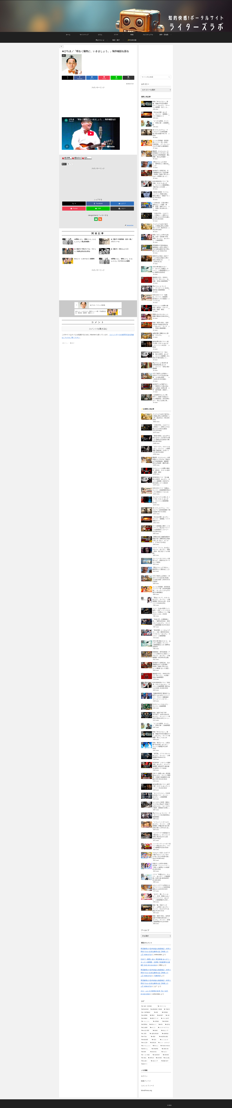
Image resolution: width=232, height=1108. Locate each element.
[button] (128, 78)
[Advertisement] (98, 101)
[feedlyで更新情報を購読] (96, 219)
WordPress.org (146, 1090)
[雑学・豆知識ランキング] (67, 158)
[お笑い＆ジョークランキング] (77, 158)
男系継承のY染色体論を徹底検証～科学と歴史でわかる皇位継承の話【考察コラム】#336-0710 (156, 951)
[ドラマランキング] (87, 158)
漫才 (65, 164)
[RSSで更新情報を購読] (100, 219)
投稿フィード (146, 1081)
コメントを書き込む (98, 329)
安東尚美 (157, 976)
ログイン (144, 1076)
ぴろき (71, 164)
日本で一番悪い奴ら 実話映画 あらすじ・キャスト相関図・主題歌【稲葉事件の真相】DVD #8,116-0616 (156, 962)
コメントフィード (147, 1086)
